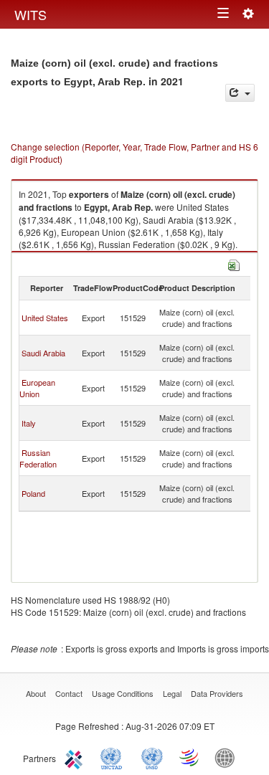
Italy (29, 423)
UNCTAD (114, 757)
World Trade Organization (190, 757)
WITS (30, 14)
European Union (37, 387)
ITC (76, 757)
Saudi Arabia (43, 352)
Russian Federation (38, 458)
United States (45, 317)
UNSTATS (152, 757)
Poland (33, 493)
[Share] (240, 93)
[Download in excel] (234, 263)
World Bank (228, 757)
